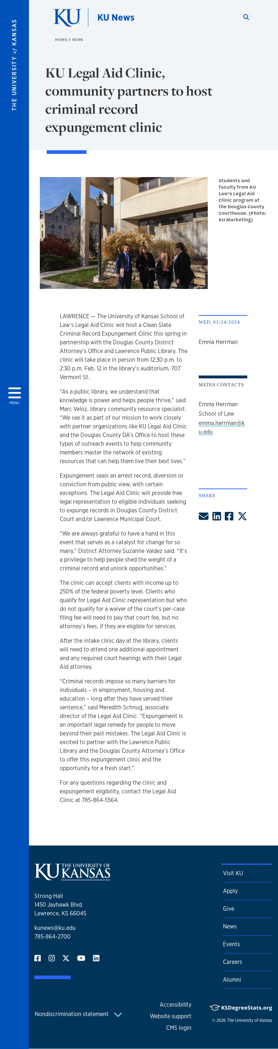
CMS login (178, 1028)
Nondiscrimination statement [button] (72, 1014)
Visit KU (233, 873)
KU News (115, 17)
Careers (232, 962)
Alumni (232, 979)
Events (231, 944)
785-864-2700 (52, 936)
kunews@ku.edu (55, 928)
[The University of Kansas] (72, 877)
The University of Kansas (249, 1020)
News (78, 39)
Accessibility (175, 1004)
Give (228, 908)
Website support (170, 1016)
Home (62, 39)
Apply (230, 891)
